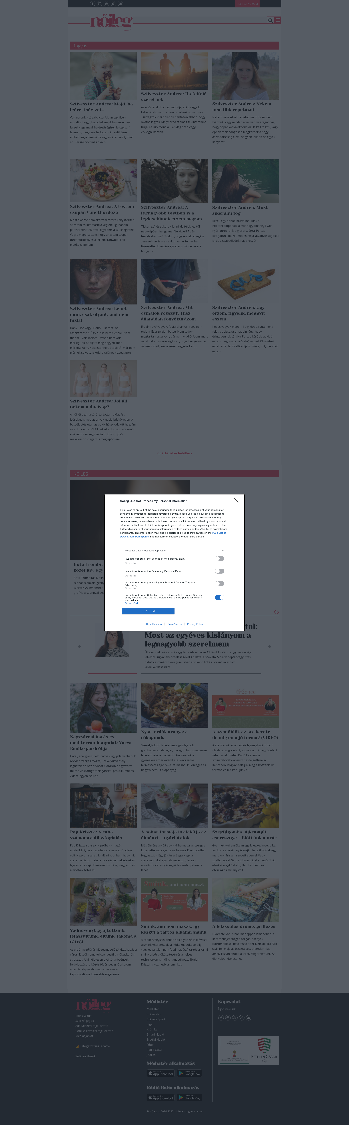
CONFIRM (148, 611)
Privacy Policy (195, 624)
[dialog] (174, 562)
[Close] (237, 501)
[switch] (219, 558)
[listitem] (174, 551)
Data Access (174, 624)
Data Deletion (154, 624)
